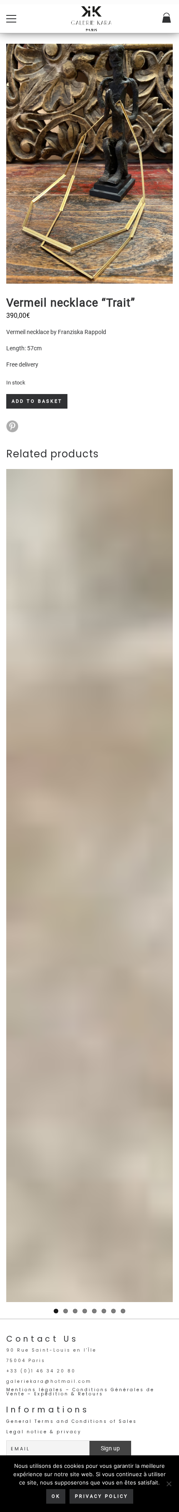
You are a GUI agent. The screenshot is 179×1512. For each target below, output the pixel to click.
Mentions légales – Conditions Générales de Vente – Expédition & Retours (80, 1392)
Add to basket (37, 401)
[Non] (168, 1484)
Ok (56, 1496)
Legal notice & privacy (44, 1432)
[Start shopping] (167, 19)
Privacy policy (101, 1496)
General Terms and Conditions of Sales (71, 1421)
